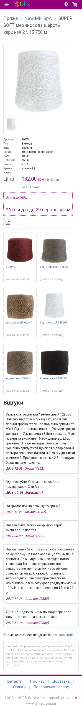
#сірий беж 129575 (17, 378)
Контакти (14, 681)
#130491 (11, 266)
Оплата (19, 686)
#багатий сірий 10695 (54, 266)
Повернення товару (51, 686)
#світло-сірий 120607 (53, 322)
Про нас (37, 681)
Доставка (61, 681)
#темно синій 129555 (53, 378)
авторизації (64, 635)
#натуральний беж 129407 (22, 322)
